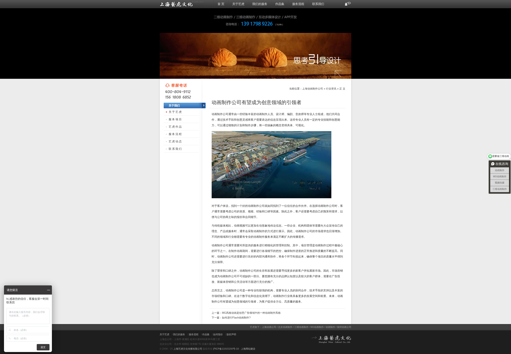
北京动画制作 (285, 327)
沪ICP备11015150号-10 (226, 348)
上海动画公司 (269, 327)
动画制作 (330, 327)
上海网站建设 (248, 348)
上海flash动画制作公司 (182, 4)
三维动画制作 (301, 327)
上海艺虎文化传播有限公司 (187, 348)
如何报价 (218, 334)
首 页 (221, 4)
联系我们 (318, 4)
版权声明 (231, 334)
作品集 (279, 4)
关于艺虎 (238, 4)
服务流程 (298, 4)
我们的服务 (259, 4)
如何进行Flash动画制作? (236, 317)
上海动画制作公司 (312, 88)
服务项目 (175, 119)
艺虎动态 (175, 141)
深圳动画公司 (344, 327)
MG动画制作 (317, 327)
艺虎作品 (175, 126)
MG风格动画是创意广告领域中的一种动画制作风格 (251, 312)
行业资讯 (331, 88)
